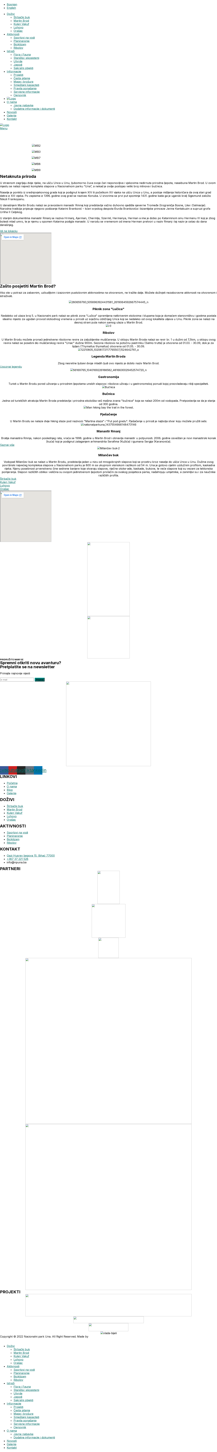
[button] (8, 231)
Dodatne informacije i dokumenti (34, 108)
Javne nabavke (23, 105)
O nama (12, 102)
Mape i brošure (23, 81)
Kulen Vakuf (21, 24)
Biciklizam (20, 44)
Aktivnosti (13, 34)
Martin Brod (21, 20)
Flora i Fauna (22, 54)
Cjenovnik (20, 95)
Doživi (11, 14)
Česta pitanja (22, 78)
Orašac (18, 31)
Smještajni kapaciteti (26, 85)
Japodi (18, 64)
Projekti (18, 75)
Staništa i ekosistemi (26, 58)
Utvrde (18, 61)
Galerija (11, 115)
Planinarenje (21, 41)
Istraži (11, 51)
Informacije (14, 71)
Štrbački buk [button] (8, 478)
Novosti (12, 112)
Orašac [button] (4, 489)
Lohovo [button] (5, 485)
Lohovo (18, 27)
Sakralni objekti (23, 68)
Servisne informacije (27, 91)
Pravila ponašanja (25, 88)
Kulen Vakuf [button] (8, 482)
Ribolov (18, 47)
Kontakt (12, 119)
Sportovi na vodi (24, 37)
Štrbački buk (22, 17)
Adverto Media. (99, 1336)
